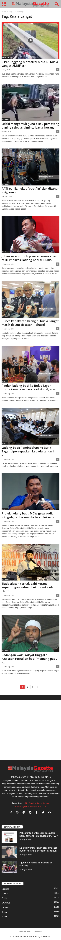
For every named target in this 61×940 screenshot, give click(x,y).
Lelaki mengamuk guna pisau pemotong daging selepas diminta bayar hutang (30, 125)
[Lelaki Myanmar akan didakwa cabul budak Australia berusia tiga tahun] (9, 852)
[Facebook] (11, 813)
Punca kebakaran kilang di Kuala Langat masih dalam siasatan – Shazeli (30, 323)
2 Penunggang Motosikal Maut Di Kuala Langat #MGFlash (30, 64)
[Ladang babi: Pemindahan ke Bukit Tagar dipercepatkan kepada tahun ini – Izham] (30, 426)
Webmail (38, 932)
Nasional (5, 119)
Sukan (4, 917)
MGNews (6, 903)
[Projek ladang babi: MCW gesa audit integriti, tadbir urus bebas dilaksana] (30, 491)
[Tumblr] (37, 813)
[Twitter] (44, 813)
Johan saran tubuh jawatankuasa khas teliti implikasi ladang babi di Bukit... (29, 258)
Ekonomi (6, 907)
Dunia (4, 912)
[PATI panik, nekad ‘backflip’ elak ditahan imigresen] (30, 166)
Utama (5, 381)
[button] (56, 4)
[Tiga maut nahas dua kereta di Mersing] (9, 867)
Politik (4, 898)
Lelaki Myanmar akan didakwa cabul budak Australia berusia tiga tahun (38, 849)
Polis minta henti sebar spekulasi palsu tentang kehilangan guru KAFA (38, 834)
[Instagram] (18, 813)
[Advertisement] (30, 730)
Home (4, 12)
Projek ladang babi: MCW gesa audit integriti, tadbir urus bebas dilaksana (28, 515)
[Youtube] (50, 813)
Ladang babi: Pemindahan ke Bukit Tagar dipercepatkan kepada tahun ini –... (29, 451)
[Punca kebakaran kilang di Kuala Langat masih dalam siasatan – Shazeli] (30, 299)
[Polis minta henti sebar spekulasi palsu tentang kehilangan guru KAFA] (9, 837)
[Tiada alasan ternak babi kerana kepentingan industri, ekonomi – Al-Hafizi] (30, 562)
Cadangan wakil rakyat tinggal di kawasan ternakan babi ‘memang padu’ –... (30, 658)
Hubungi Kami (25, 932)
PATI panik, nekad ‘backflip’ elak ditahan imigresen (30, 190)
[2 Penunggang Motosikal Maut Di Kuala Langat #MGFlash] (30, 40)
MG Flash (5, 57)
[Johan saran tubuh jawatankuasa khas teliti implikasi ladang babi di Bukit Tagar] (30, 234)
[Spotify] (24, 813)
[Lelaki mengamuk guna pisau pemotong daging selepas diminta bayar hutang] (30, 102)
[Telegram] (31, 813)
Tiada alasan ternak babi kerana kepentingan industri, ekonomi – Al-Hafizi (27, 587)
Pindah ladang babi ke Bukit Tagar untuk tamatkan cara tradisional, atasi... (30, 387)
